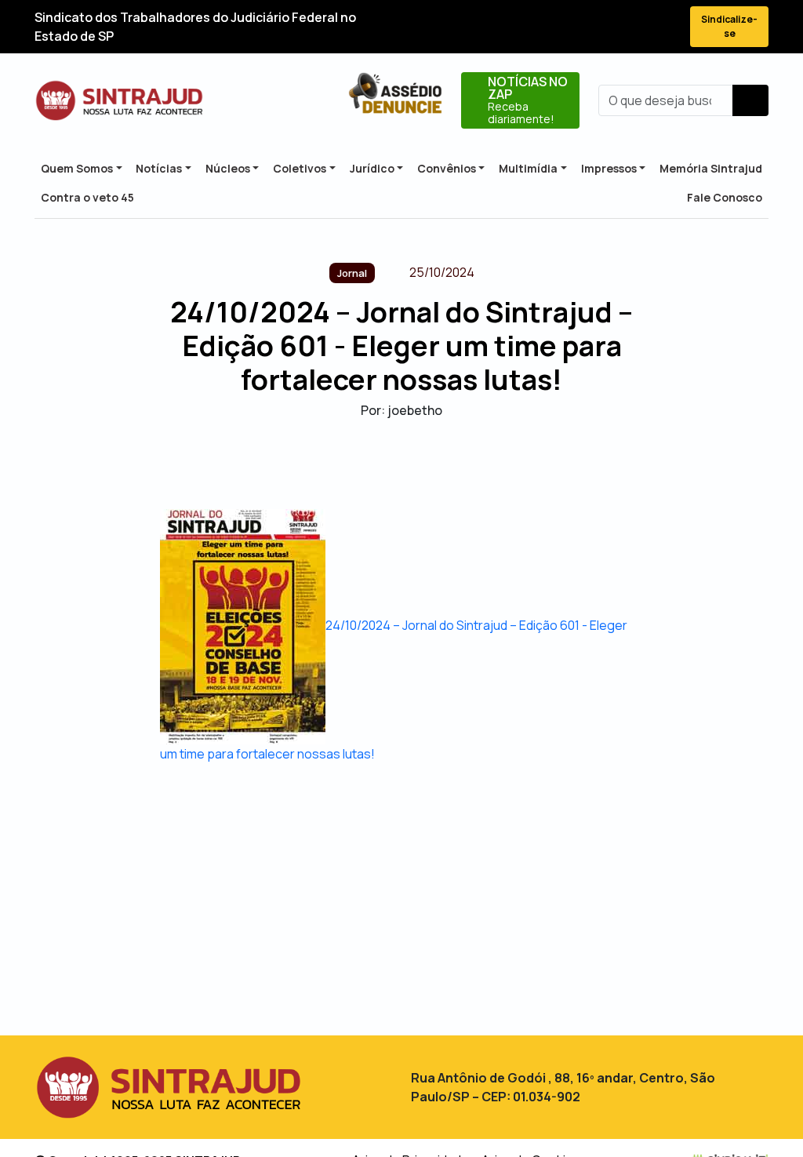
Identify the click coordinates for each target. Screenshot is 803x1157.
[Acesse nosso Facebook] (550, 27)
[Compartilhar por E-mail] (415, 463)
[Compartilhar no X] (387, 463)
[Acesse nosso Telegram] (663, 27)
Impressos (609, 168)
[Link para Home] (119, 100)
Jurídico (372, 168)
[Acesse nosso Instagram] (607, 27)
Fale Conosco (724, 197)
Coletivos (299, 168)
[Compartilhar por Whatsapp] (442, 463)
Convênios (446, 168)
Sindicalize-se (729, 26)
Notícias (159, 168)
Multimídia (528, 168)
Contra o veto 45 (87, 197)
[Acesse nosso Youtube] (635, 27)
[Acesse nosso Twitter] (579, 27)
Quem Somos (77, 168)
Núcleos (227, 168)
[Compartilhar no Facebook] (360, 463)
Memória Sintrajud (710, 168)
